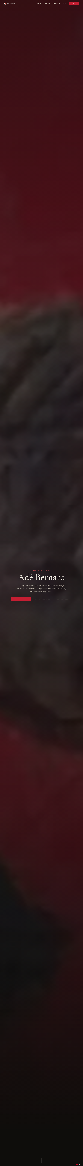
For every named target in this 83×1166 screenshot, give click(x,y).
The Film (47, 3)
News (64, 3)
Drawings (56, 3)
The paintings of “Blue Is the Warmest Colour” (52, 599)
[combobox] (78, 1164)
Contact (74, 3)
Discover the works (20, 599)
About (39, 3)
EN (79, 1164)
